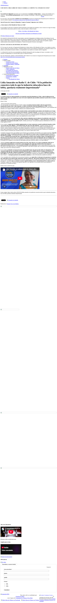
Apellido (5, 577)
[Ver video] (3, 562)
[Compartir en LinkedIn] (12, 93)
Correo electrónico (8, 569)
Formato (5, 581)
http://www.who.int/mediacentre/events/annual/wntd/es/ (13, 57)
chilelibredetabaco (4, 5)
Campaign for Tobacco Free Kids (24, 598)
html (7, 583)
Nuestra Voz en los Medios (13, 203)
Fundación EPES (20, 596)
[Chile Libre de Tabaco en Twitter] (30, 600)
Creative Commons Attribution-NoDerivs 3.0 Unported (47, 600)
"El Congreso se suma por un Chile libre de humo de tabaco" (25, 19)
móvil (7, 586)
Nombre (5, 573)
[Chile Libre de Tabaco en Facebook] (11, 600)
